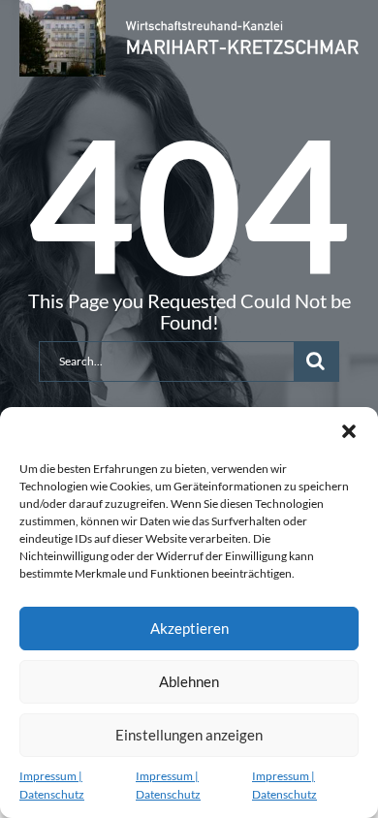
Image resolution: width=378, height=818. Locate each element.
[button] (349, 431)
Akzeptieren (189, 628)
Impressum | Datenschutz (51, 785)
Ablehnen (189, 681)
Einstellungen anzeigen (189, 734)
